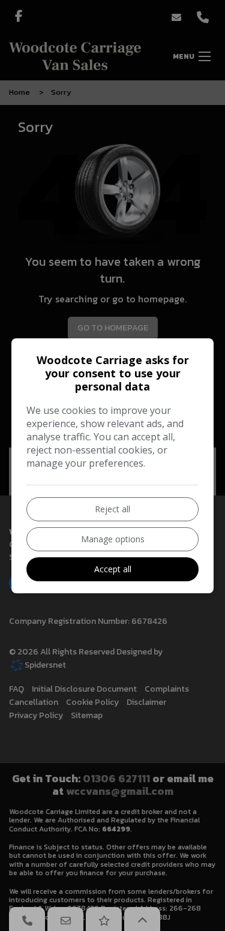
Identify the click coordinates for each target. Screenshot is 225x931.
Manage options (113, 539)
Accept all (112, 569)
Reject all (112, 509)
